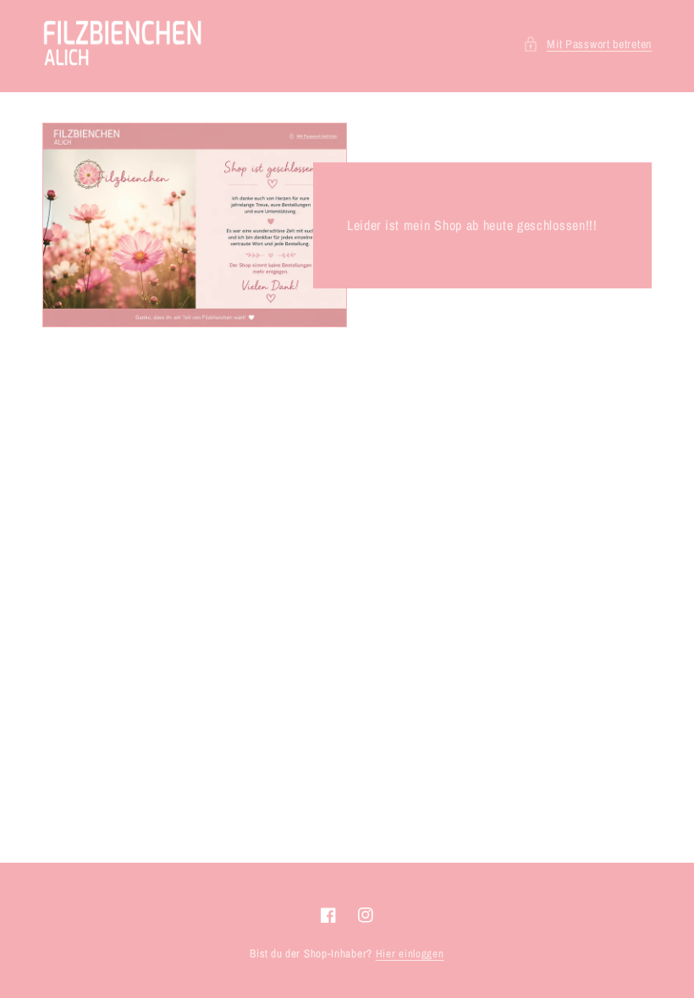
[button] (587, 44)
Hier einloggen (410, 953)
